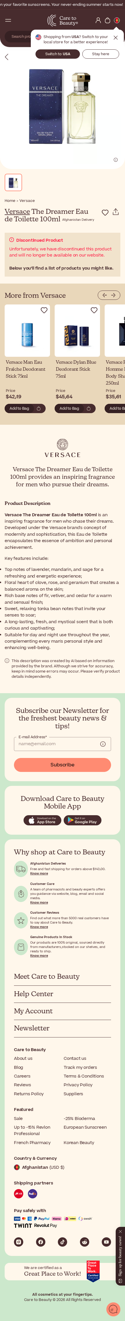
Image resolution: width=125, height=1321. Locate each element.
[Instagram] (18, 1242)
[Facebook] (40, 1242)
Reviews (22, 1085)
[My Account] (98, 20)
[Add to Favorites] (105, 212)
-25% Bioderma (79, 1119)
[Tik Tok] (62, 1242)
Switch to (57, 54)
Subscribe (62, 764)
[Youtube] (106, 1242)
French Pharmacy (32, 1143)
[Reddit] (84, 1242)
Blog (18, 1067)
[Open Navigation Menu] (8, 20)
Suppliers (73, 1094)
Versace (17, 211)
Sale (18, 1119)
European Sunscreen (85, 1127)
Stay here (100, 54)
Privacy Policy (78, 1085)
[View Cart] (107, 20)
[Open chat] (113, 1309)
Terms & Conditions (84, 1076)
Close (115, 37)
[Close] (120, 1230)
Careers (22, 1076)
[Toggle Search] (17, 20)
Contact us (75, 1058)
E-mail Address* (33, 737)
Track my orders (80, 1067)
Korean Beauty (79, 1143)
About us (23, 1058)
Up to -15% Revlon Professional (32, 1130)
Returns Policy (29, 1094)
